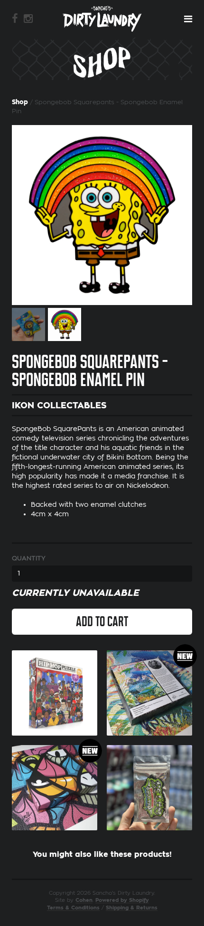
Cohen (84, 900)
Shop (20, 102)
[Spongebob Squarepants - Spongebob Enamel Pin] (102, 215)
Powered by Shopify (122, 900)
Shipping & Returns (132, 907)
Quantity (29, 558)
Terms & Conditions (73, 907)
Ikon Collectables (59, 405)
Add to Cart (102, 621)
